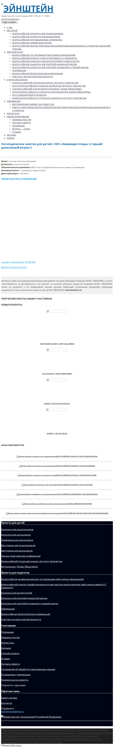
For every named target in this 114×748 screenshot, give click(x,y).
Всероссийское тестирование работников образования (43, 55)
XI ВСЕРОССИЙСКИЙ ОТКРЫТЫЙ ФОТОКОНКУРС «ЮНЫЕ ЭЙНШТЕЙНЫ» (47, 89)
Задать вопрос (9, 697)
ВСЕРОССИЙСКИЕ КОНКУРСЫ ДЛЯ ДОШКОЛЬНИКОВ (76, 456)
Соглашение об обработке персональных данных (28, 669)
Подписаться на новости (14, 679)
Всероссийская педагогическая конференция (37, 73)
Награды (11, 135)
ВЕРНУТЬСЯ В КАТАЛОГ (14, 267)
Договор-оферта (21, 122)
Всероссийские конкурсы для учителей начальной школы (44, 64)
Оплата (11, 138)
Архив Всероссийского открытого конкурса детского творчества (49, 98)
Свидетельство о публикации (19, 178)
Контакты (6, 703)
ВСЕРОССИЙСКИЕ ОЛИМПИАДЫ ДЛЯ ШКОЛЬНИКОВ (76, 494)
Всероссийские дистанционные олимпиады (37, 39)
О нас (10, 27)
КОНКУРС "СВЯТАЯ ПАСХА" (57, 433)
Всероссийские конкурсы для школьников (36, 36)
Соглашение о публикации (15, 674)
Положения (18, 125)
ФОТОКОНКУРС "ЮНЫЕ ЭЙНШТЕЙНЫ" (57, 374)
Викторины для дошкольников (18, 545)
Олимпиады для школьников (17, 540)
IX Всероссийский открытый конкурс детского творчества (45, 82)
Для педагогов (15, 52)
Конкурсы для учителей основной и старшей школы (29, 603)
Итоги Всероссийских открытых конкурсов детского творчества (49, 86)
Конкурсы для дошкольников (17, 529)
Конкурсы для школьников (16, 534)
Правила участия (21, 119)
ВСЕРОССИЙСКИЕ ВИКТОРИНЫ (80, 504)
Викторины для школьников (17, 550)
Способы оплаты (10, 653)
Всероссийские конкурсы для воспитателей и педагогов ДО (46, 61)
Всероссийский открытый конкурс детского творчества (31, 561)
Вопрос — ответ (21, 129)
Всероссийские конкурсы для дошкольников (37, 33)
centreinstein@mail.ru (10, 19)
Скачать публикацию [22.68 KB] (18, 262)
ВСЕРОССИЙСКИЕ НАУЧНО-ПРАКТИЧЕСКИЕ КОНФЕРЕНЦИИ (85, 513)
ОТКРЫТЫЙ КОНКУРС (17, 79)
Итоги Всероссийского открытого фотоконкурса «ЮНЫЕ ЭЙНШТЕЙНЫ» (51, 92)
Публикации (19, 70)
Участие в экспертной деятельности (32, 76)
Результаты (13, 113)
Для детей (12, 30)
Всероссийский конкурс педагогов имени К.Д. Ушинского (44, 58)
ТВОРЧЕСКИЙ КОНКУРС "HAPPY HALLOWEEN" (57, 344)
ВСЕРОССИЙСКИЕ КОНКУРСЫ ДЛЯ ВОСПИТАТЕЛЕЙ (76, 475)
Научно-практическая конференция (20, 556)
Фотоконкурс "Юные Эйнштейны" (19, 566)
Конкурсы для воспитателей (16, 592)
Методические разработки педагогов (33, 104)
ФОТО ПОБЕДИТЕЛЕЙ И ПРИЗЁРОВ (29, 95)
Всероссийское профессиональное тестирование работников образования (42, 579)
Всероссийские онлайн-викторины (32, 42)
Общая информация (18, 116)
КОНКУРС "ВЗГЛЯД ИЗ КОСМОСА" (57, 404)
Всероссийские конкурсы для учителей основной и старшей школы (50, 67)
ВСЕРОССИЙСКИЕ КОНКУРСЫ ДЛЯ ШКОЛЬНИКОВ (75, 466)
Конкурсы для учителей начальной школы (24, 598)
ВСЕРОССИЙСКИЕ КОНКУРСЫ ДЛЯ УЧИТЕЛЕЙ (74, 485)
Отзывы (16, 132)
